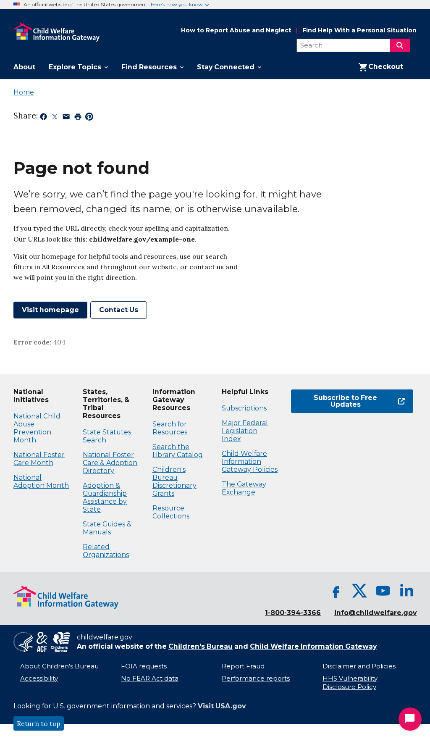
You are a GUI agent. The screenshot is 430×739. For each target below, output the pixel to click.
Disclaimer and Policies (359, 666)
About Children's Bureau (59, 666)
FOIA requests (144, 666)
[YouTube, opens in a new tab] (383, 591)
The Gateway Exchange (244, 488)
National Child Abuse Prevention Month (36, 428)
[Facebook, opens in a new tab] (336, 591)
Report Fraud (243, 666)
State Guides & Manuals (107, 528)
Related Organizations (106, 551)
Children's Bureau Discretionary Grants (174, 481)
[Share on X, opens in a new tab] (55, 118)
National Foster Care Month (39, 459)
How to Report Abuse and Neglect (236, 31)
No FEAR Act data (149, 678)
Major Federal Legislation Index (245, 431)
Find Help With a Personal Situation (359, 30)
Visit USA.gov (222, 706)
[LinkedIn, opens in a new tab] (406, 591)
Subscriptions (244, 408)
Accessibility (39, 678)
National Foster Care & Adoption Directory (110, 463)
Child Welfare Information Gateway (313, 646)
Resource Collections (170, 512)
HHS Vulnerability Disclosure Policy (350, 683)
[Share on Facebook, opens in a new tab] (43, 118)
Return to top (38, 723)
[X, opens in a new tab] (359, 591)
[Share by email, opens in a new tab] (66, 118)
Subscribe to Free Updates (334, 401)
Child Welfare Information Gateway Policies (250, 461)
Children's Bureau (200, 646)
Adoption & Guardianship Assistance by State (105, 497)
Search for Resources (169, 428)
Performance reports (256, 678)
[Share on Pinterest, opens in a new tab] (89, 118)
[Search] (400, 45)
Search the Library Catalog (177, 451)
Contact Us (118, 310)
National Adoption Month (41, 481)
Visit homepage (50, 310)
